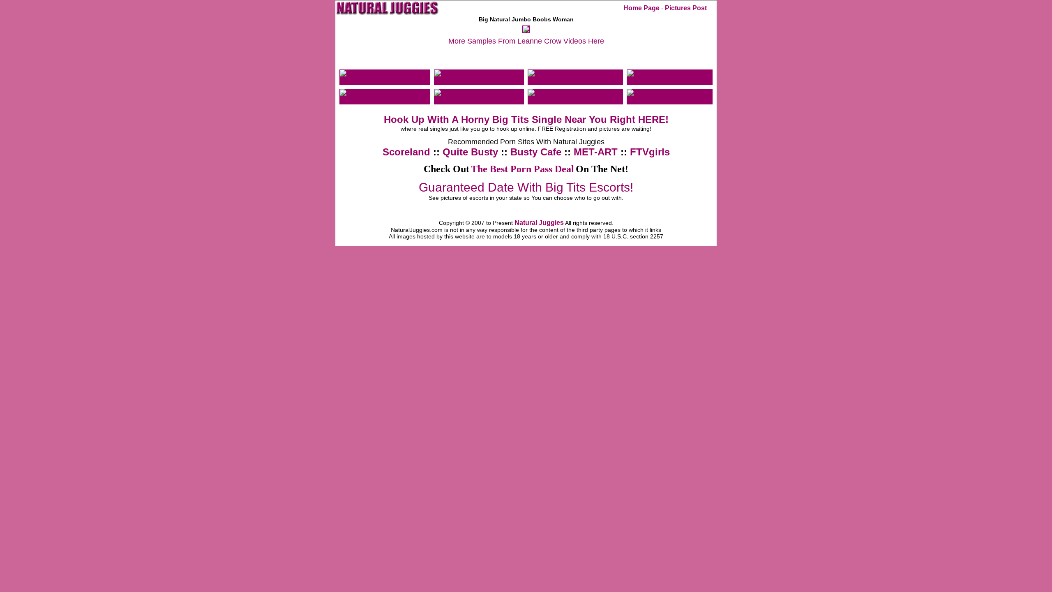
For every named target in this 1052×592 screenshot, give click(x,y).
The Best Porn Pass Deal (522, 169)
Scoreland (406, 151)
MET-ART (596, 151)
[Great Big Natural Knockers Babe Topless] (575, 80)
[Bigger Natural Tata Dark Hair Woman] (669, 100)
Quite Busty (470, 151)
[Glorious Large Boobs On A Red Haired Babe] (575, 100)
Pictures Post (686, 8)
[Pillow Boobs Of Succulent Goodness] (385, 100)
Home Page (641, 8)
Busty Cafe (535, 151)
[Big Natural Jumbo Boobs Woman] (526, 30)
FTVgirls (650, 151)
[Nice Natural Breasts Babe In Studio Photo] (479, 80)
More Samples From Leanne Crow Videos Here (526, 41)
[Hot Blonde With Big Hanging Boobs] (479, 100)
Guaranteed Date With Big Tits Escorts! (526, 187)
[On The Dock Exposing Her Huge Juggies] (385, 80)
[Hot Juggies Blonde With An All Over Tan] (669, 80)
